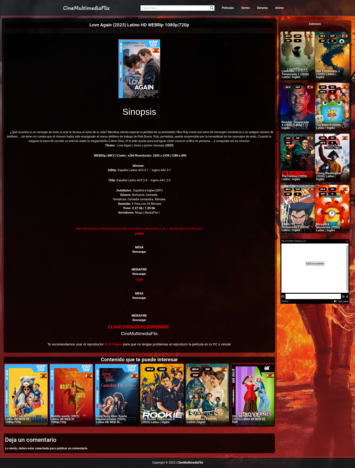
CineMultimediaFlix (86, 7)
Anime (279, 8)
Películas (228, 8)
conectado (42, 448)
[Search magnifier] (211, 8)
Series (245, 8)
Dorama (262, 8)
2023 (169, 145)
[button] (2, 429)
